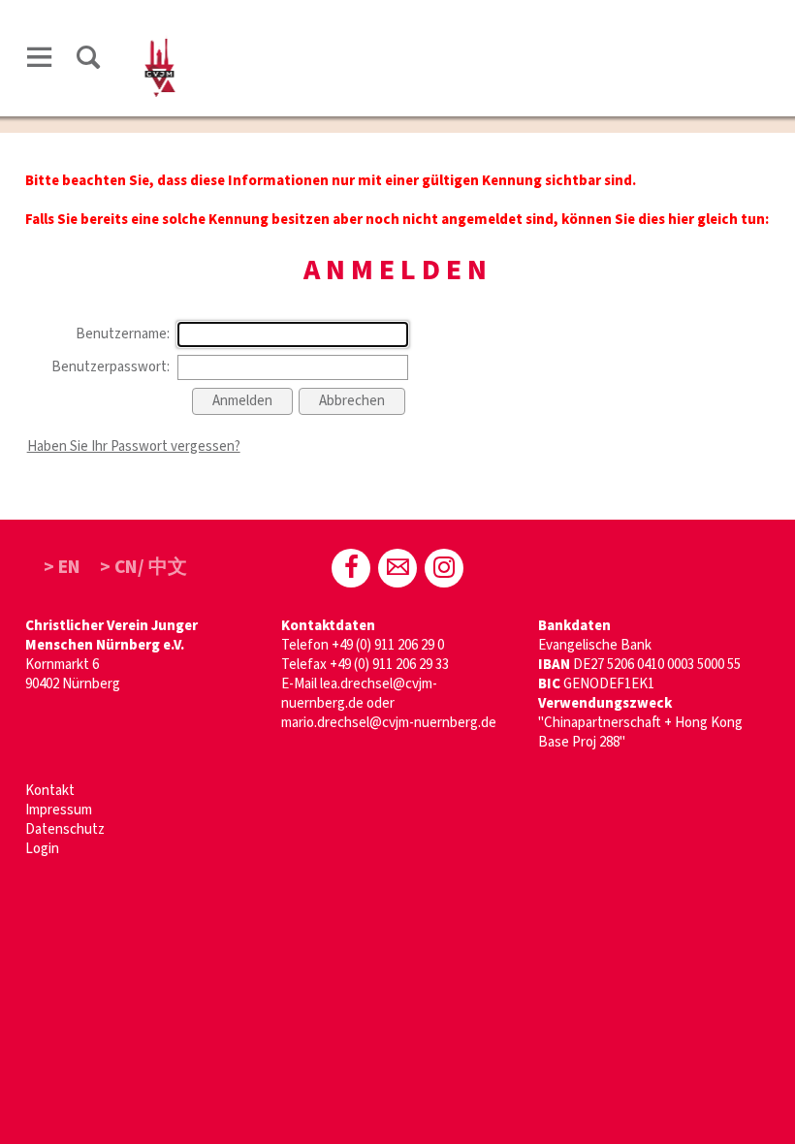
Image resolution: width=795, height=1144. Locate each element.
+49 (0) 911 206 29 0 (388, 645)
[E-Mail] (397, 568)
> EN (62, 567)
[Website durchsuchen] (88, 60)
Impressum (58, 810)
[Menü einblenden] (39, 60)
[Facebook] (351, 568)
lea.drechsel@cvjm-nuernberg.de (359, 694)
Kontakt (50, 790)
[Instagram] (444, 568)
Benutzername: (123, 334)
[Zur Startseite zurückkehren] (159, 35)
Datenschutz (65, 829)
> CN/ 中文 (143, 567)
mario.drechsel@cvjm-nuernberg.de (388, 723)
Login (42, 849)
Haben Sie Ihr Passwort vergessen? (133, 446)
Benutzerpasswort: (110, 367)
